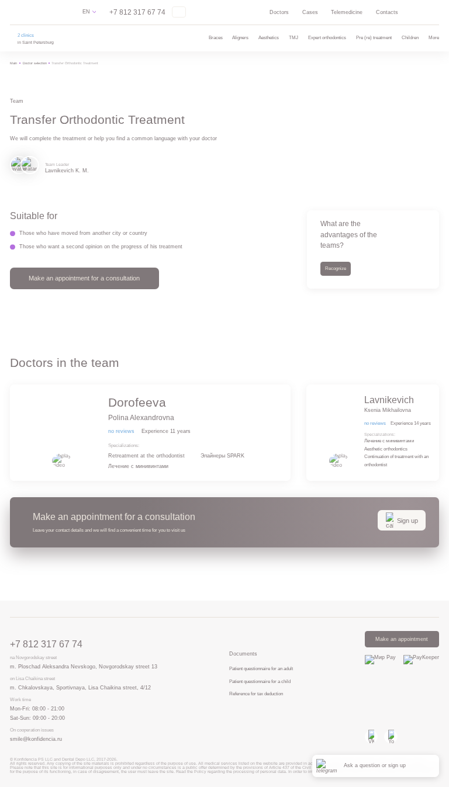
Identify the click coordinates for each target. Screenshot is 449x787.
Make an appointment (401, 639)
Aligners (240, 38)
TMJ (293, 38)
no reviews (121, 431)
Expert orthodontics (327, 38)
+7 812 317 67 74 (137, 12)
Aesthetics (268, 38)
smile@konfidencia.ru (36, 739)
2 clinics (26, 35)
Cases (310, 12)
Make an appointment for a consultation (84, 278)
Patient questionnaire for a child (260, 681)
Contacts (387, 12)
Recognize (335, 268)
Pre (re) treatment (374, 38)
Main (13, 63)
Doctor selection (35, 63)
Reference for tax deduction (256, 693)
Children (410, 38)
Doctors (279, 12)
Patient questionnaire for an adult (261, 668)
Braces (216, 38)
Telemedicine (346, 12)
